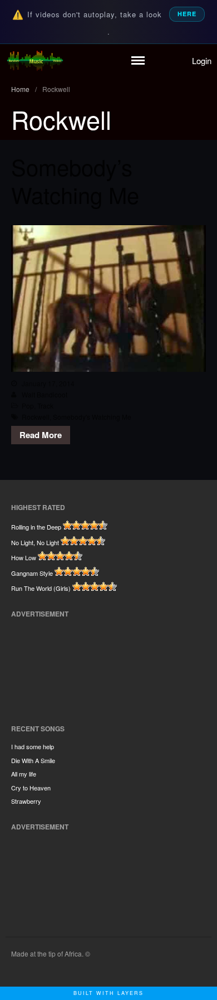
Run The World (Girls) (41, 588)
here (186, 13)
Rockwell (36, 416)
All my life (23, 773)
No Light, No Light (35, 542)
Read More (40, 435)
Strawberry (26, 801)
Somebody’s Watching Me (75, 180)
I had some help (32, 746)
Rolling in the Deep (36, 526)
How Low (23, 557)
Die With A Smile (33, 760)
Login (201, 60)
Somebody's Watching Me (92, 416)
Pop (28, 405)
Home (20, 89)
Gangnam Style (32, 573)
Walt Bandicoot (44, 394)
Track (45, 405)
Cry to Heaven (31, 787)
